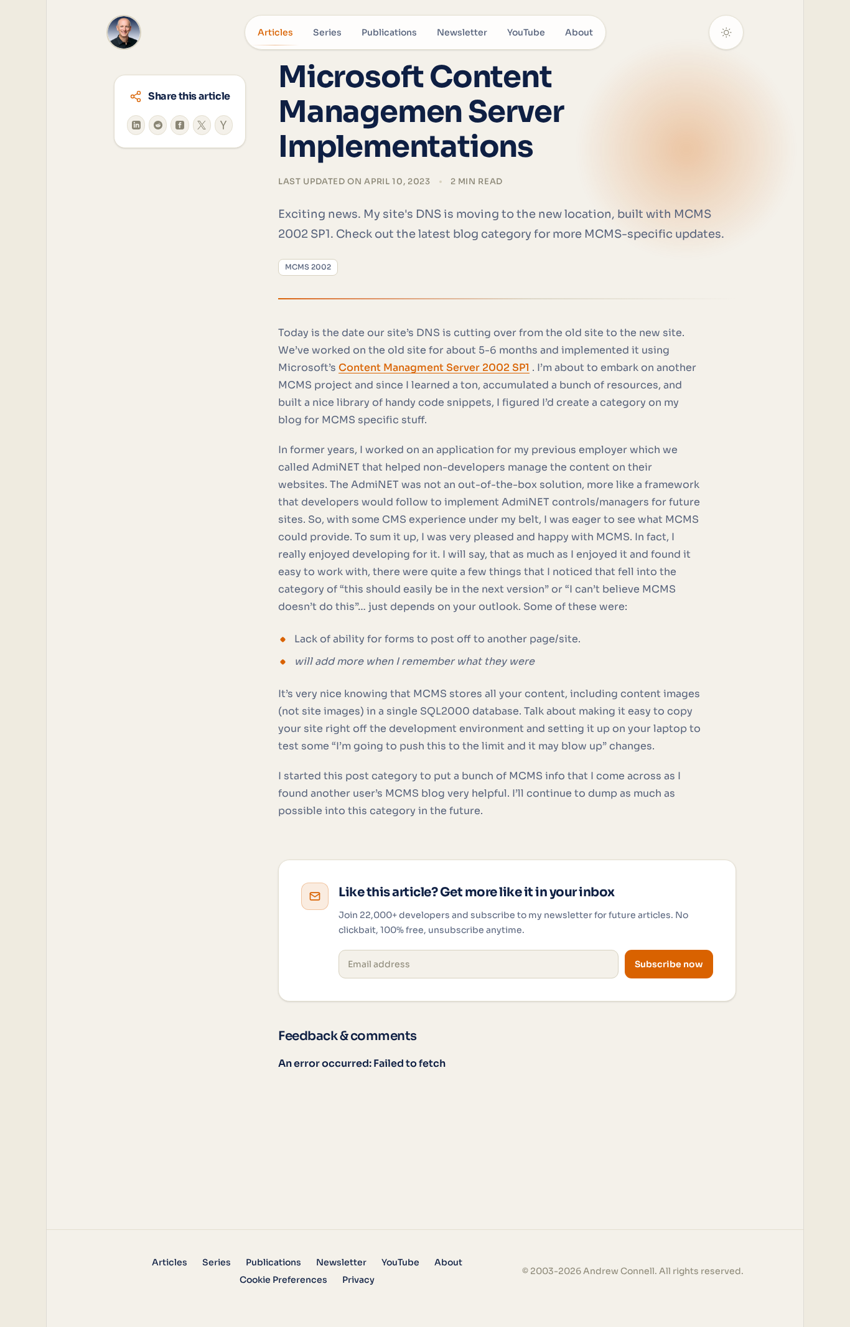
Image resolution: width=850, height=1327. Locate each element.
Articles (275, 32)
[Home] (123, 32)
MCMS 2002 (308, 267)
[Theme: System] (726, 32)
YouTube (526, 32)
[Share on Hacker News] (224, 125)
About (579, 32)
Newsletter (462, 32)
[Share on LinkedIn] (136, 125)
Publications (389, 32)
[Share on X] (202, 125)
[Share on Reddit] (158, 125)
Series (327, 32)
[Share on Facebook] (179, 125)
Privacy (358, 1279)
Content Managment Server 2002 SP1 (434, 367)
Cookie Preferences (283, 1279)
